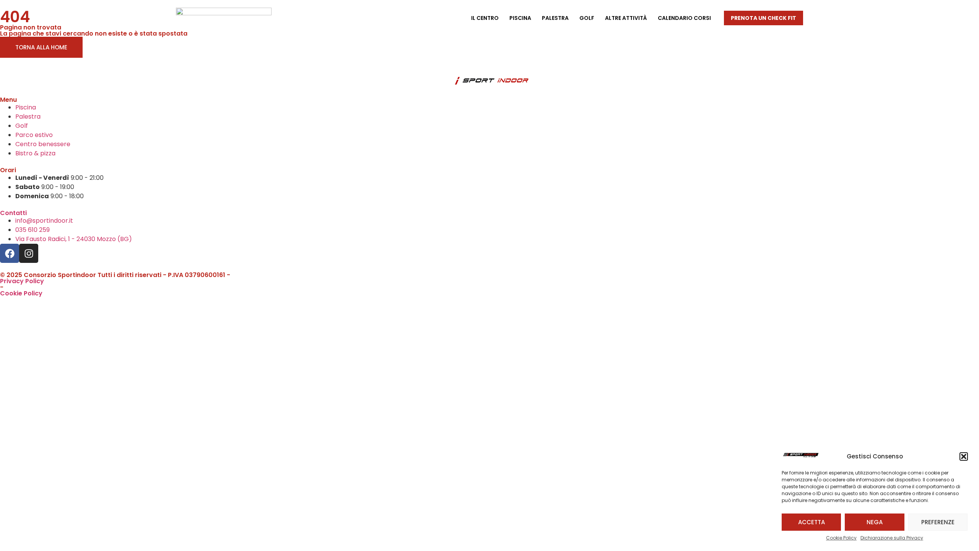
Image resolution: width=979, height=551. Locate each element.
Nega (875, 522)
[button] (964, 456)
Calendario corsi (684, 18)
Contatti (13, 213)
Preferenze (938, 522)
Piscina (520, 18)
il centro (485, 18)
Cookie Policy (841, 538)
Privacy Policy (22, 281)
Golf (586, 18)
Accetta (811, 522)
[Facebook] (9, 253)
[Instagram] (28, 253)
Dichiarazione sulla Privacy (891, 538)
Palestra (555, 18)
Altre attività (626, 18)
